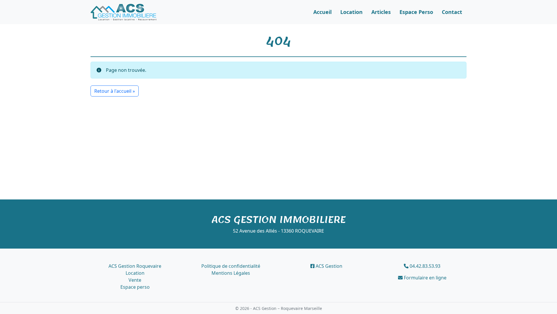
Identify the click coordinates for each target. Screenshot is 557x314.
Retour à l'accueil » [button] (114, 91)
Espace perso (135, 287)
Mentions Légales (230, 273)
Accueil (322, 11)
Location (351, 11)
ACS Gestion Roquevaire (134, 266)
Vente (135, 280)
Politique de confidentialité (230, 266)
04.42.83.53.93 (424, 266)
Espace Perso (416, 11)
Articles (381, 11)
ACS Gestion (328, 266)
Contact (452, 11)
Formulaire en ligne (424, 277)
